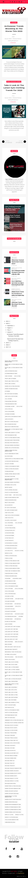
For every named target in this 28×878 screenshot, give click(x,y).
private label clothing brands (12, 667)
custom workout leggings (11, 543)
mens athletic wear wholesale (12, 426)
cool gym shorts (9, 525)
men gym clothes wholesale (11, 636)
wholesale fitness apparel (11, 732)
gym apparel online (17, 578)
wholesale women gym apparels (12, 445)
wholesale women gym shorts (12, 770)
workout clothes (19, 814)
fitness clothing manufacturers (12, 563)
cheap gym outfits (9, 517)
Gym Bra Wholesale (9, 471)
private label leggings (10, 383)
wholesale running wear (10, 758)
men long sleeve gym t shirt (11, 639)
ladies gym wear (8, 624)
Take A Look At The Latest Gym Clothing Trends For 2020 (14, 87)
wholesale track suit (9, 763)
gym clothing (17, 376)
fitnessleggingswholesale (11, 575)
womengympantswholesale (11, 802)
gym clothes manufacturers (11, 586)
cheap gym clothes (9, 512)
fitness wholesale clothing (14, 81)
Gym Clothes (8, 179)
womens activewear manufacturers (13, 809)
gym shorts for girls (10, 608)
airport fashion (8, 487)
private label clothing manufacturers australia (13, 430)
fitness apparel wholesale (11, 401)
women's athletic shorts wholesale (13, 799)
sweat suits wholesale (10, 717)
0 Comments (13, 42)
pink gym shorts (19, 656)
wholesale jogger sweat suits (11, 753)
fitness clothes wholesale (11, 555)
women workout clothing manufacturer (11, 796)
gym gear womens (9, 606)
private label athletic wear (11, 664)
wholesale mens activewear (11, 755)
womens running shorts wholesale (13, 812)
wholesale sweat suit (10, 760)
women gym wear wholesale (11, 388)
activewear (14, 22)
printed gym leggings (10, 659)
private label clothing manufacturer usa (13, 672)
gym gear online (8, 603)
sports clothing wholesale (11, 712)
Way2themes (21, 873)
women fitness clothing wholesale (13, 785)
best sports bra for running (11, 393)
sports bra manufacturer (11, 435)
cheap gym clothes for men (11, 396)
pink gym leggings (9, 656)
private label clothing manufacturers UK (13, 676)
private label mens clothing (11, 694)
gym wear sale (17, 619)
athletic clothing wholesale (11, 492)
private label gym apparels (11, 687)
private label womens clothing (12, 702)
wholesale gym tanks (10, 748)
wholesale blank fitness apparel (12, 440)
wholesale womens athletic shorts (13, 773)
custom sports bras (9, 532)
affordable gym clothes (10, 484)
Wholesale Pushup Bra (10, 476)
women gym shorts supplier (11, 791)
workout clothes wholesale (11, 817)
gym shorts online (19, 613)
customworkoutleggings (11, 548)
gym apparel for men (9, 406)
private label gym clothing (11, 692)
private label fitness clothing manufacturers (12, 684)
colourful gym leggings (10, 520)
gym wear (20, 616)
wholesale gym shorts (10, 745)
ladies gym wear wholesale (11, 371)
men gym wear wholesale (10, 424)
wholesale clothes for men (11, 730)
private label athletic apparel (12, 662)
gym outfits (18, 606)
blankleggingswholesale (10, 500)
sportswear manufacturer (11, 715)
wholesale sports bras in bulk (12, 442)
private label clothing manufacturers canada (13, 365)
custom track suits (9, 538)
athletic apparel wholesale (11, 489)
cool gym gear (18, 522)
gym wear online (8, 619)
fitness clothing (8, 558)
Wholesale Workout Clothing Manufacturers (12, 479)
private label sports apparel (11, 697)
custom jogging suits (10, 530)
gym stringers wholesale (10, 616)
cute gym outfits (9, 550)
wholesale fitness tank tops (11, 740)
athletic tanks (8, 494)
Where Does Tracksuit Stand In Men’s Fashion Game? (12, 217)
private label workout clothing (12, 432)
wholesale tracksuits (10, 765)
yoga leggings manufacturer (11, 819)
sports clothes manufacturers (12, 710)
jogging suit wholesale (10, 621)
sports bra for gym (9, 707)
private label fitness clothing (12, 381)
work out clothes (9, 814)
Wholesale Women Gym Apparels (12, 482)
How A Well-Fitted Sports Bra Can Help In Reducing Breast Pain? (13, 226)
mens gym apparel (9, 641)
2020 (7, 323)
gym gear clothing (9, 596)
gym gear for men (9, 598)
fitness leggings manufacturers (12, 568)
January (9, 332)
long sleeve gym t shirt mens (11, 631)
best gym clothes (18, 494)
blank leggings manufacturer (12, 497)
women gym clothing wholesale (12, 386)
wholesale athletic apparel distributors (14, 722)
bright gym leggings (9, 502)
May (8, 330)
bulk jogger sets (8, 505)
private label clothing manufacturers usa (13, 368)
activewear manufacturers (11, 373)
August (9, 327)
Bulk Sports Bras (9, 456)
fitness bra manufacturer (11, 403)
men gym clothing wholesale (11, 421)
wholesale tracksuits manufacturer (13, 768)
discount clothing (19, 550)
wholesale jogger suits (10, 750)
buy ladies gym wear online (11, 510)
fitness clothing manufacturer (12, 560)
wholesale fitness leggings (11, 737)
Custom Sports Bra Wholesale (12, 461)
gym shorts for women (10, 611)
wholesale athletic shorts (11, 727)
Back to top (21, 876)
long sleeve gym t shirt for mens (12, 626)
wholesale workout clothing (12, 780)
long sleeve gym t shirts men (11, 634)
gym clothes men (9, 588)
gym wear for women (10, 414)
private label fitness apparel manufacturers (11, 361)
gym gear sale (17, 603)
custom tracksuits (9, 540)
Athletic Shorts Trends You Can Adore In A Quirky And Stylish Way (17, 293)
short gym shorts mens (10, 704)
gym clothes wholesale (10, 593)
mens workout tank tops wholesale (13, 651)
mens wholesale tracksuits (11, 649)
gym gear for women (9, 601)
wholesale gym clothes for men (12, 742)
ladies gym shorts (9, 419)
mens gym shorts (19, 641)
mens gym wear (8, 644)
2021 (7, 321)
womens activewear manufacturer (13, 807)
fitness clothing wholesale (11, 565)
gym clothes (19, 406)
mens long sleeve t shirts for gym (12, 646)
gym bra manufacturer (10, 581)
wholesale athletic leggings (11, 725)
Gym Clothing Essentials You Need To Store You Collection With (13, 208)
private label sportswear (10, 699)
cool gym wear (8, 398)
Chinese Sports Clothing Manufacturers (14, 458)
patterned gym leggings (10, 654)
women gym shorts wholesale (12, 793)
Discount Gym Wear (9, 463)
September (10, 325)
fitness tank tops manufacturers (12, 570)
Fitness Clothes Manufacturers (12, 466)
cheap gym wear (8, 376)
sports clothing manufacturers (12, 437)
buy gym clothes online (10, 507)
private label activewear (10, 378)
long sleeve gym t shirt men (11, 629)
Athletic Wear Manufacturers (11, 453)
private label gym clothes (11, 689)
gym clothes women (9, 411)
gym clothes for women (10, 583)
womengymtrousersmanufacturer (13, 804)
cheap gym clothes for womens (12, 515)
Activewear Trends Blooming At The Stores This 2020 (14, 28)
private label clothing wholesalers (13, 678)
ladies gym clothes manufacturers (13, 416)
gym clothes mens (19, 588)
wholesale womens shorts (11, 775)
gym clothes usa (8, 408)
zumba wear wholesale (10, 822)
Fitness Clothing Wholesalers (11, 468)
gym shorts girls (9, 613)
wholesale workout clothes (11, 778)
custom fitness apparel (10, 527)
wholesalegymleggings (10, 783)
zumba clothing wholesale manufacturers (11, 451)
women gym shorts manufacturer (12, 788)
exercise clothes (8, 553)
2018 (7, 345)
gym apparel (8, 578)
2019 (7, 342)
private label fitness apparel (11, 681)
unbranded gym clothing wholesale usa (14, 720)
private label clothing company (12, 669)
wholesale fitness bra (10, 735)
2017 (7, 347)
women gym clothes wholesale (12, 447)
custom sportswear (9, 535)
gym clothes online (9, 591)
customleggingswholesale (11, 545)
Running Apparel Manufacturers (12, 473)
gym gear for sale (19, 598)
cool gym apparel (9, 522)
